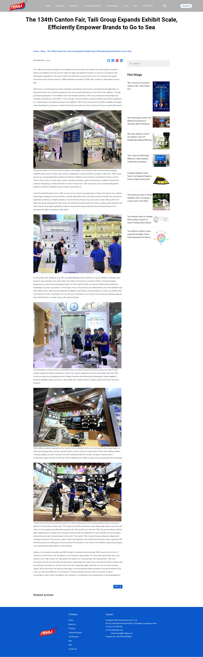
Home (48, 6)
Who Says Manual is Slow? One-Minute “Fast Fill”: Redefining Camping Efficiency (139, 137)
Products (74, 6)
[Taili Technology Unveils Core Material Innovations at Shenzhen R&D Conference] (161, 122)
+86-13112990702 (115, 627)
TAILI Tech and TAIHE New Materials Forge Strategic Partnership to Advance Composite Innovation (138, 158)
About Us (60, 6)
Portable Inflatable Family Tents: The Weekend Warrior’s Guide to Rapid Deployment (139, 176)
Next (117, 586)
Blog (126, 6)
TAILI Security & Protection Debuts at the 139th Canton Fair (138, 86)
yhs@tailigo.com (117, 630)
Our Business (112, 6)
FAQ (135, 6)
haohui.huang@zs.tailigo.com (122, 633)
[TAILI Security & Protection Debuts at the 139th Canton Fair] (161, 96)
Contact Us (148, 6)
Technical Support (92, 6)
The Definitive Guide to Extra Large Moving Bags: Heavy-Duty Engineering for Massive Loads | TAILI (139, 234)
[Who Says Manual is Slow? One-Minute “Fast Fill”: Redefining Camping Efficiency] (161, 141)
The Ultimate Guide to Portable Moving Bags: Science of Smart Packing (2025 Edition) (139, 219)
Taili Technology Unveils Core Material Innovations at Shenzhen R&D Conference (139, 121)
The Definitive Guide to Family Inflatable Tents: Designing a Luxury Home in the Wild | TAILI (139, 198)
